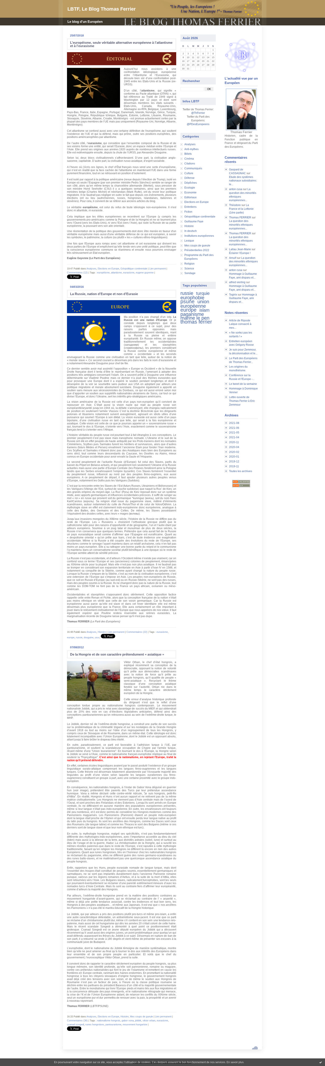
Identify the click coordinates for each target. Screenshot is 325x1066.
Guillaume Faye (193, 221)
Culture (188, 173)
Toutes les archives (240, 471)
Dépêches (190, 182)
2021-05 (234, 432)
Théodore (235, 205)
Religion (189, 263)
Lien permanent (157, 268)
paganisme (192, 314)
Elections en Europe (196, 202)
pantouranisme (113, 1024)
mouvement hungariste (135, 1024)
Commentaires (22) (136, 632)
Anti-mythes (191, 149)
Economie (190, 192)
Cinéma (189, 158)
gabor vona (128, 1020)
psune (187, 301)
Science (189, 268)
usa (97, 637)
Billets (188, 153)
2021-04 (234, 437)
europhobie (192, 297)
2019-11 (234, 466)
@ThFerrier (198, 112)
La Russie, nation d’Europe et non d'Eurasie (104, 294)
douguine (89, 637)
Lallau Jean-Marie (240, 249)
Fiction (188, 211)
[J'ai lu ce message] (320, 1062)
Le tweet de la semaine (243, 383)
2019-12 (234, 461)
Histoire (189, 226)
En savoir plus (235, 1062)
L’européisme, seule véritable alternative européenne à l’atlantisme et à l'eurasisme (121, 44)
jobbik (138, 1020)
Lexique (189, 240)
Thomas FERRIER (240, 217)
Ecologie (189, 187)
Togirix (233, 294)
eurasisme (128, 272)
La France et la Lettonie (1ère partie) (241, 209)
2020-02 (234, 452)
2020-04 (234, 447)
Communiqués (193, 168)
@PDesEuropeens (198, 124)
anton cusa (235, 189)
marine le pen (194, 318)
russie (186, 293)
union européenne (194, 304)
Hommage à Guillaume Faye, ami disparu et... (243, 298)
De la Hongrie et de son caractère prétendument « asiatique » (117, 654)
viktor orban (149, 1020)
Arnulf (232, 257)
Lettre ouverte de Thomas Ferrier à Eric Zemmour (242, 401)
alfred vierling (237, 282)
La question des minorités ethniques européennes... (241, 224)
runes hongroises (94, 1024)
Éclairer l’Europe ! (239, 253)
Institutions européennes (199, 235)
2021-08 (234, 423)
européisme (103, 272)
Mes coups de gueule (197, 245)
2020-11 (234, 442)
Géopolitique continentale (199, 216)
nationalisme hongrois (108, 1020)
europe (188, 310)
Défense (189, 177)
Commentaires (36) (77, 1020)
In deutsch (190, 231)
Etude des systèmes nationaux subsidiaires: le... (243, 180)
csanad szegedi (75, 1024)
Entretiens (190, 206)
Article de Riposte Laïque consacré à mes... (240, 324)
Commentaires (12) (77, 272)
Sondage (189, 273)
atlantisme (116, 272)
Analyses (189, 144)
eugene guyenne (145, 272)
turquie (203, 293)
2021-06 (234, 427)
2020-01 (234, 456)
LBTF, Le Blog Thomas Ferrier (101, 9)
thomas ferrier (196, 322)
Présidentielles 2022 (196, 250)
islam (204, 310)
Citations (189, 163)
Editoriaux (190, 197)
